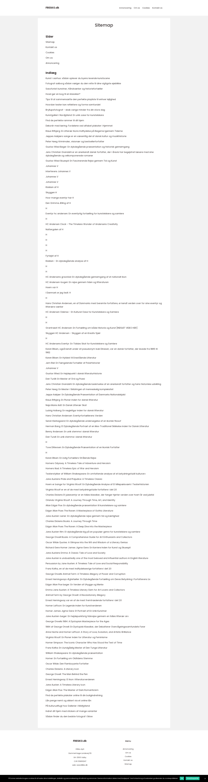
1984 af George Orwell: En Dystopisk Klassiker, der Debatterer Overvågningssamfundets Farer (95, 626)
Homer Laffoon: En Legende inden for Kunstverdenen (74, 605)
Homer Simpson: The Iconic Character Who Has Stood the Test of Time (84, 642)
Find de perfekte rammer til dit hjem (65, 120)
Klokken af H (52, 187)
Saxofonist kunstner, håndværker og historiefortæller (74, 88)
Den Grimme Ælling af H (58, 203)
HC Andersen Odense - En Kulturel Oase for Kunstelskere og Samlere (82, 311)
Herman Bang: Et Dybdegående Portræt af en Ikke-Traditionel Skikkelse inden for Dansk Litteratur (97, 426)
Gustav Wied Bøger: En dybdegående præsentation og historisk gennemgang (87, 146)
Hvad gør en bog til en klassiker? (63, 94)
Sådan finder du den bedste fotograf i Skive (69, 716)
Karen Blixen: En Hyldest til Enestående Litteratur (71, 357)
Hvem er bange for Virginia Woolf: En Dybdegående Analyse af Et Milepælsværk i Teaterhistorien (97, 484)
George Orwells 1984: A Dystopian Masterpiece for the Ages (77, 621)
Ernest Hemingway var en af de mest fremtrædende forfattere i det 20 (84, 600)
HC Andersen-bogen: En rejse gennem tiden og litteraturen (77, 282)
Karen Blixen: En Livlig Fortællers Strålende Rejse (71, 457)
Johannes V (52, 166)
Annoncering (125, 8)
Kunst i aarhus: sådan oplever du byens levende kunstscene (78, 78)
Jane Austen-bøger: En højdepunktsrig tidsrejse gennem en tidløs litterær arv (87, 616)
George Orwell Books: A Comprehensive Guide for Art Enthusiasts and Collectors (89, 537)
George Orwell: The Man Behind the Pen (67, 674)
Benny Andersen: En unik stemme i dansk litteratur (72, 431)
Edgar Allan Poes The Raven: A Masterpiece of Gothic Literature (79, 510)
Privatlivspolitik (192, 778)
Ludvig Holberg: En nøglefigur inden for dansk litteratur (75, 410)
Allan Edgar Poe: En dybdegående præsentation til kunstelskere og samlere (86, 505)
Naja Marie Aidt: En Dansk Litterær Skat (66, 405)
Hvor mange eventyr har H (60, 197)
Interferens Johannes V (58, 171)
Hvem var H (52, 287)
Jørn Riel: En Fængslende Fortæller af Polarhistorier (73, 362)
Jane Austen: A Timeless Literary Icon (65, 684)
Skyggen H (51, 192)
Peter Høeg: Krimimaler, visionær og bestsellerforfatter (75, 141)
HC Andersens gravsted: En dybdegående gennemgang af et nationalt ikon (86, 276)
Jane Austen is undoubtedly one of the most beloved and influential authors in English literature (97, 558)
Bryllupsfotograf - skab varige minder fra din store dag (75, 109)
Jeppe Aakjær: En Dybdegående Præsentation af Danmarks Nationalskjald (85, 394)
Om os (137, 8)
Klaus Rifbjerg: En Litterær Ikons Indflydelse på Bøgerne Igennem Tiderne (84, 131)
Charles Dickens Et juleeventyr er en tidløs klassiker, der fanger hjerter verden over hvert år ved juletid (100, 494)
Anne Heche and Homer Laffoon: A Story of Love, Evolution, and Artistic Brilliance (88, 631)
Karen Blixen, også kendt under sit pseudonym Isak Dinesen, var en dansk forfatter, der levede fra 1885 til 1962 (102, 350)
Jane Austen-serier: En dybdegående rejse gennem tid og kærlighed (82, 515)
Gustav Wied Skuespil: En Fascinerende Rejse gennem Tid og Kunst (81, 160)
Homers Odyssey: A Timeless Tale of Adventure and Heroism (78, 463)
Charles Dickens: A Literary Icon (62, 668)
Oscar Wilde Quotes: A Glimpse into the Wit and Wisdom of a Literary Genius (87, 542)
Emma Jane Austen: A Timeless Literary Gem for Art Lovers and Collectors (85, 589)
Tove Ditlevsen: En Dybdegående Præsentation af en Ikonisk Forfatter (83, 447)
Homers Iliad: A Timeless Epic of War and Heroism (72, 468)
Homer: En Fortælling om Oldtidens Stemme (69, 658)
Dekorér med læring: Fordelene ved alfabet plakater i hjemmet (79, 125)
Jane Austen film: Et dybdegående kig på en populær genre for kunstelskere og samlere (93, 531)
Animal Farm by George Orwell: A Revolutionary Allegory (75, 594)
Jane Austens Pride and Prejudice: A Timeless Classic (74, 478)
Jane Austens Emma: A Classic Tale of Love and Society (75, 552)
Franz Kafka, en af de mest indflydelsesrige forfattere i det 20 (78, 568)
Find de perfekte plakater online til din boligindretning (74, 695)
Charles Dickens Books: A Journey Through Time (71, 521)
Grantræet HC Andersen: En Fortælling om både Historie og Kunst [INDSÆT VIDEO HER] (91, 327)
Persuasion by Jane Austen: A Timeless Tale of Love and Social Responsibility (87, 563)
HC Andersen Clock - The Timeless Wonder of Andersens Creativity (82, 224)
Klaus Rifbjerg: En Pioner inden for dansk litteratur (72, 399)
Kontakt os (157, 8)
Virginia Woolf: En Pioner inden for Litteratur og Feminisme (76, 637)
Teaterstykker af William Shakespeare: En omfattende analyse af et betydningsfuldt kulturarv (96, 473)
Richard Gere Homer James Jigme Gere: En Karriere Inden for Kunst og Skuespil (88, 547)
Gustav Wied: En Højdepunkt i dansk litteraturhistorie (74, 373)
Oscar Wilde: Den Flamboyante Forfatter (67, 663)
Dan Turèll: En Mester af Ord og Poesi (65, 378)
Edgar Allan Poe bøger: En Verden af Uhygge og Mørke (74, 584)
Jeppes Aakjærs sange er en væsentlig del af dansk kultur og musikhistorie (86, 136)
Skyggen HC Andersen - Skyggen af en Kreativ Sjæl (73, 333)
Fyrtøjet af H (52, 255)
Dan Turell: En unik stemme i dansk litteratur (69, 436)
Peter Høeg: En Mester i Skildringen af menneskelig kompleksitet (79, 389)
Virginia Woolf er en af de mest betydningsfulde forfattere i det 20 (81, 489)
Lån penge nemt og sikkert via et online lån (68, 700)
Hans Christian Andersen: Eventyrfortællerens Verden (74, 415)
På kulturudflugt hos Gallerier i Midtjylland (68, 705)
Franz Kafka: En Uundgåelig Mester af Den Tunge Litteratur (76, 647)
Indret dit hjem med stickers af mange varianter (71, 711)
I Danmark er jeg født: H (58, 292)
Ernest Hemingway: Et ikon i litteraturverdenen (70, 679)
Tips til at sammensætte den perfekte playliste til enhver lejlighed (81, 99)
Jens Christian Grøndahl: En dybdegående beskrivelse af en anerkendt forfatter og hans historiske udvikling (103, 384)
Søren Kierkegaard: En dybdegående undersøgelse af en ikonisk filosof (83, 420)
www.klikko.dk (82, 765)
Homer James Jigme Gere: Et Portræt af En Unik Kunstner (76, 610)
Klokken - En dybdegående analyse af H (67, 260)
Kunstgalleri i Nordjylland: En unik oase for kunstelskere (75, 115)
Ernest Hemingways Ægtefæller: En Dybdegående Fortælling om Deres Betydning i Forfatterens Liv (98, 579)
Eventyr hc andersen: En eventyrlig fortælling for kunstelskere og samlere (85, 213)
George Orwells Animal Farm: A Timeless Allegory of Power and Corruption (85, 573)
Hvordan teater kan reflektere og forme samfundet (73, 104)
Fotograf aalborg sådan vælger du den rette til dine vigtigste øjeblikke (83, 83)
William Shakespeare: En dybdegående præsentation (74, 653)
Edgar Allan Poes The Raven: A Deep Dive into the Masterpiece (79, 526)
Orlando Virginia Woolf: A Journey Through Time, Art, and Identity (80, 500)
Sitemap (50, 41)
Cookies (146, 8)
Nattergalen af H (54, 229)
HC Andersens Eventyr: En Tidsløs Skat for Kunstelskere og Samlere (81, 343)
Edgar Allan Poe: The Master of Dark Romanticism (72, 690)
